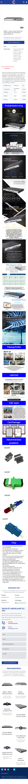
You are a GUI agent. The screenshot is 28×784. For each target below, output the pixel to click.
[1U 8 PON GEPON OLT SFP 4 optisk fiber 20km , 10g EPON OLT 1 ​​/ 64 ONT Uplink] (21, 707)
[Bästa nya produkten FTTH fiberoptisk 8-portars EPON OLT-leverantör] (7, 704)
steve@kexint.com (13, 628)
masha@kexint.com (19, 597)
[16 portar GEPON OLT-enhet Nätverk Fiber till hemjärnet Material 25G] (7, 726)
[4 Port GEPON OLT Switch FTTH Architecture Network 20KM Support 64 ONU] (21, 728)
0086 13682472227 (21, 603)
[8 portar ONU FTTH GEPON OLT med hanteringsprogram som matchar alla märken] (7, 748)
